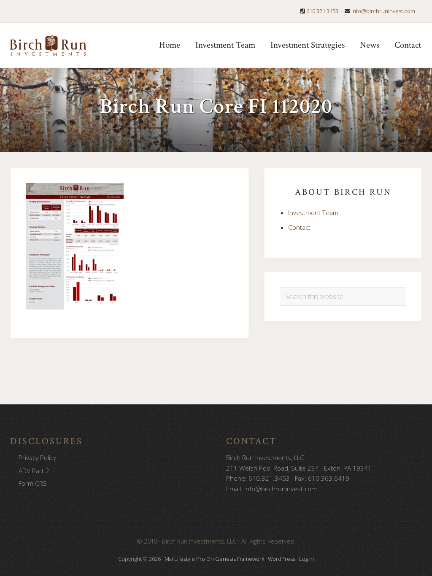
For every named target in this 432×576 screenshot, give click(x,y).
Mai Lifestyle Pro (185, 559)
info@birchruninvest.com (383, 11)
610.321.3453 (322, 11)
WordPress (281, 559)
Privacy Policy (37, 457)
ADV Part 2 (34, 470)
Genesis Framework (239, 559)
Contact (299, 227)
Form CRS (33, 483)
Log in (306, 559)
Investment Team (313, 212)
